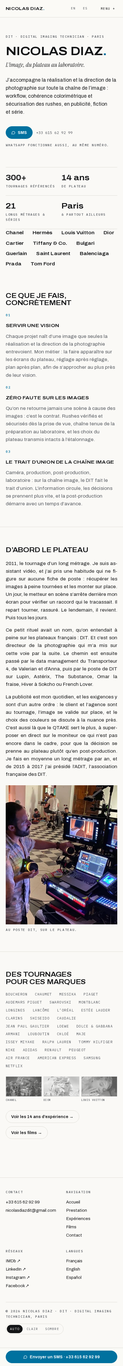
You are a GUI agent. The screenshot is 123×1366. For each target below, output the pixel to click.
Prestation (76, 1210)
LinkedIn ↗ (16, 1269)
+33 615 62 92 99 (54, 132)
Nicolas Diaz (25, 8)
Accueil (73, 1202)
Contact (74, 1235)
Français (74, 1261)
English (73, 1269)
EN (73, 8)
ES (85, 8)
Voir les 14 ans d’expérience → (42, 1116)
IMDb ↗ (13, 1261)
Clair (32, 1329)
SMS (22, 132)
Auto (14, 1329)
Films (71, 1227)
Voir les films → (26, 1132)
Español (74, 1277)
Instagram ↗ (18, 1277)
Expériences (78, 1218)
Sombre (52, 1329)
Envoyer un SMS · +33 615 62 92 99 (65, 1357)
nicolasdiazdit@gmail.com (31, 1210)
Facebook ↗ (17, 1285)
